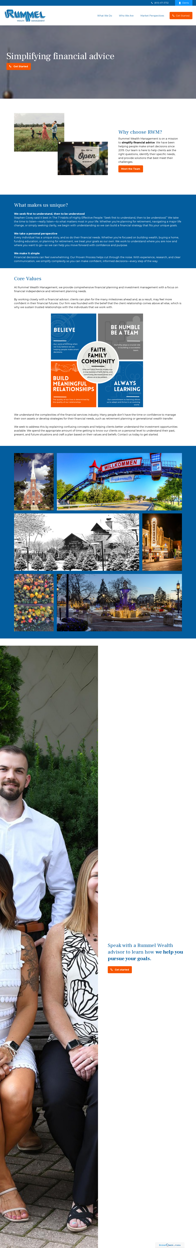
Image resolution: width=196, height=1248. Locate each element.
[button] (104, 15)
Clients (185, 3)
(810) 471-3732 (161, 3)
